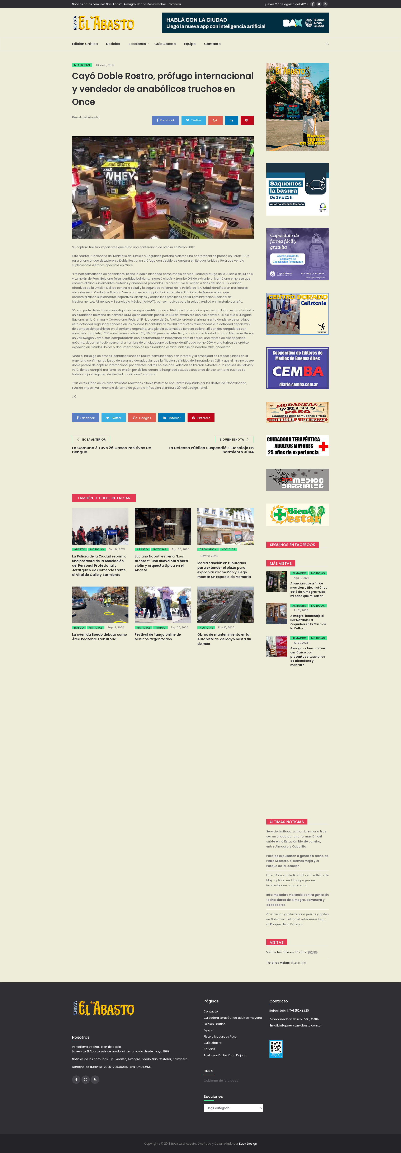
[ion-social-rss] (325, 4)
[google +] (215, 120)
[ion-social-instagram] (85, 1079)
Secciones (137, 43)
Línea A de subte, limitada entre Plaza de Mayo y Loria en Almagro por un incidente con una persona (297, 880)
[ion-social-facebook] (312, 4)
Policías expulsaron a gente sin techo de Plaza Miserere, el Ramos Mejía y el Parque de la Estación (297, 861)
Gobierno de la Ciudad (221, 1081)
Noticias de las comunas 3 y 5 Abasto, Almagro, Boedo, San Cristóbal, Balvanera (126, 4)
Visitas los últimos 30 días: (287, 952)
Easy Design (248, 1143)
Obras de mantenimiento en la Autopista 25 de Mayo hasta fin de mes (224, 639)
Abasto (79, 549)
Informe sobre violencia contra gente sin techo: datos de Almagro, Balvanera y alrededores (297, 900)
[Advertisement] (297, 743)
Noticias (113, 43)
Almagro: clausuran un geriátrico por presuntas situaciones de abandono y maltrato (307, 656)
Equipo (190, 43)
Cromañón (208, 549)
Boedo (79, 627)
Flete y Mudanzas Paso (220, 1036)
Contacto (212, 43)
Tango (160, 627)
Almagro (299, 573)
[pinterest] (247, 120)
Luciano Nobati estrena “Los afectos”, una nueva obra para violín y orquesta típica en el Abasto (161, 563)
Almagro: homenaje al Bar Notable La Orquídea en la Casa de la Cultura (308, 622)
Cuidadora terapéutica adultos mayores (233, 1018)
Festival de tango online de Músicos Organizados (158, 637)
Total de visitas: (278, 963)
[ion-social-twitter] (319, 4)
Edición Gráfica (85, 43)
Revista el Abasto (85, 117)
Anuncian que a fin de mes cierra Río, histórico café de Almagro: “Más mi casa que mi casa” (308, 589)
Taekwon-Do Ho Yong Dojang (225, 1055)
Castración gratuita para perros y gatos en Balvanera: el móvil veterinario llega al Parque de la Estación (297, 919)
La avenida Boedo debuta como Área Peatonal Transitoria (99, 637)
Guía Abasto (165, 43)
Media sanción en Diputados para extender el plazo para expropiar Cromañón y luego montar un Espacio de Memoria (224, 570)
